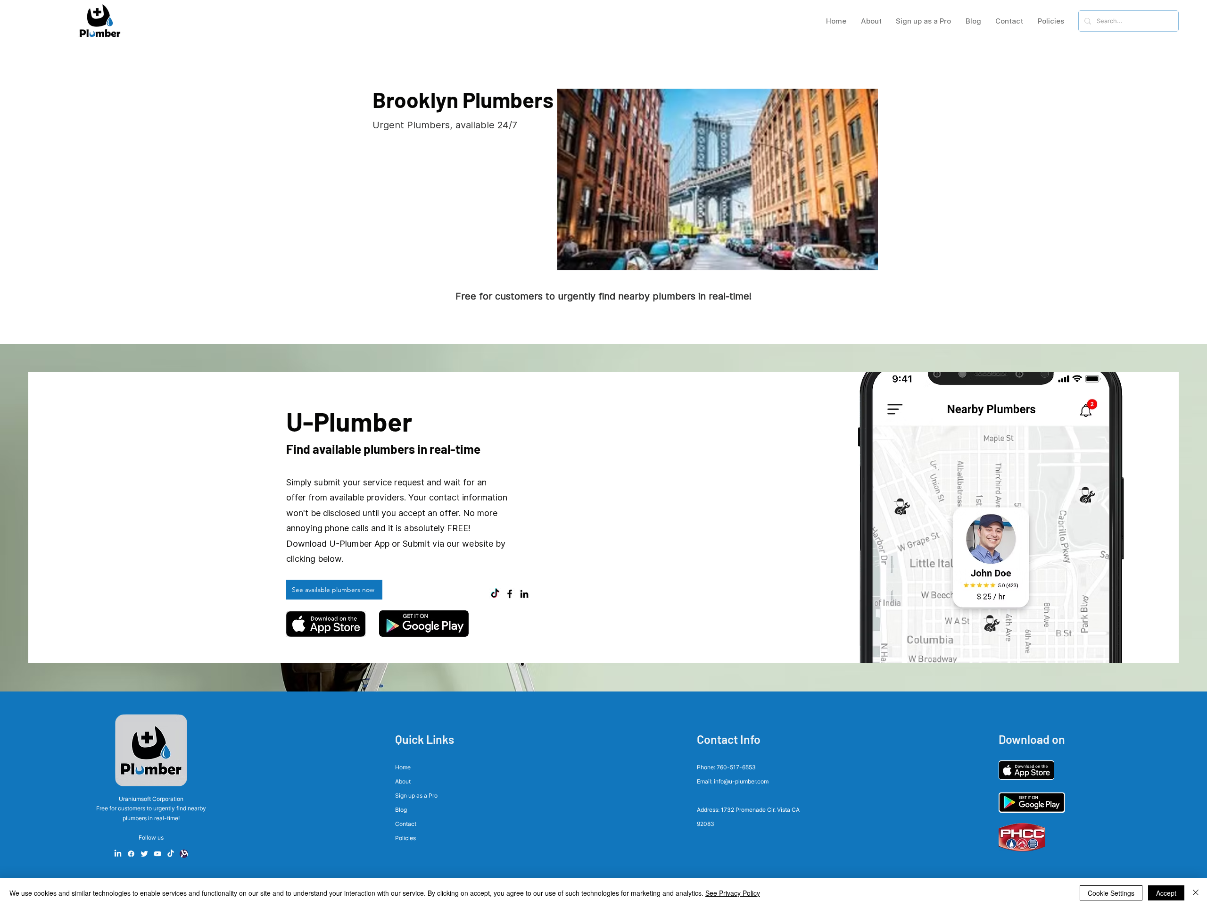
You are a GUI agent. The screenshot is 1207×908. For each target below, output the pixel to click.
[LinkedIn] (524, 594)
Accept (1166, 893)
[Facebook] (509, 594)
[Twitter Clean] (144, 854)
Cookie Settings (1111, 893)
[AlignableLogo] (184, 854)
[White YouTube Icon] (157, 854)
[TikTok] (495, 594)
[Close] (1195, 892)
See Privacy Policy (732, 893)
